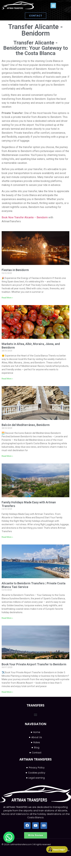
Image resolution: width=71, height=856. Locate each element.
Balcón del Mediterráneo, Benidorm (26, 425)
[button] (53, 5)
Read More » (7, 298)
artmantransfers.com (21, 844)
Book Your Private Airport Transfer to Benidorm (34, 664)
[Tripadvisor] (43, 825)
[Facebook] (27, 825)
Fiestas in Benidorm (15, 270)
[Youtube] (35, 825)
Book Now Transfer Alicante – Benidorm (25, 217)
